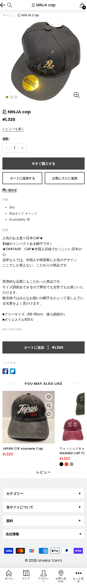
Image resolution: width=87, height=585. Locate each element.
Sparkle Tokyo (50, 560)
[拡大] (48, 405)
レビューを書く (13, 129)
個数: (6, 139)
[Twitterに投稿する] (12, 371)
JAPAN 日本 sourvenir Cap (22, 448)
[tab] (43, 493)
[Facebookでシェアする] (5, 371)
